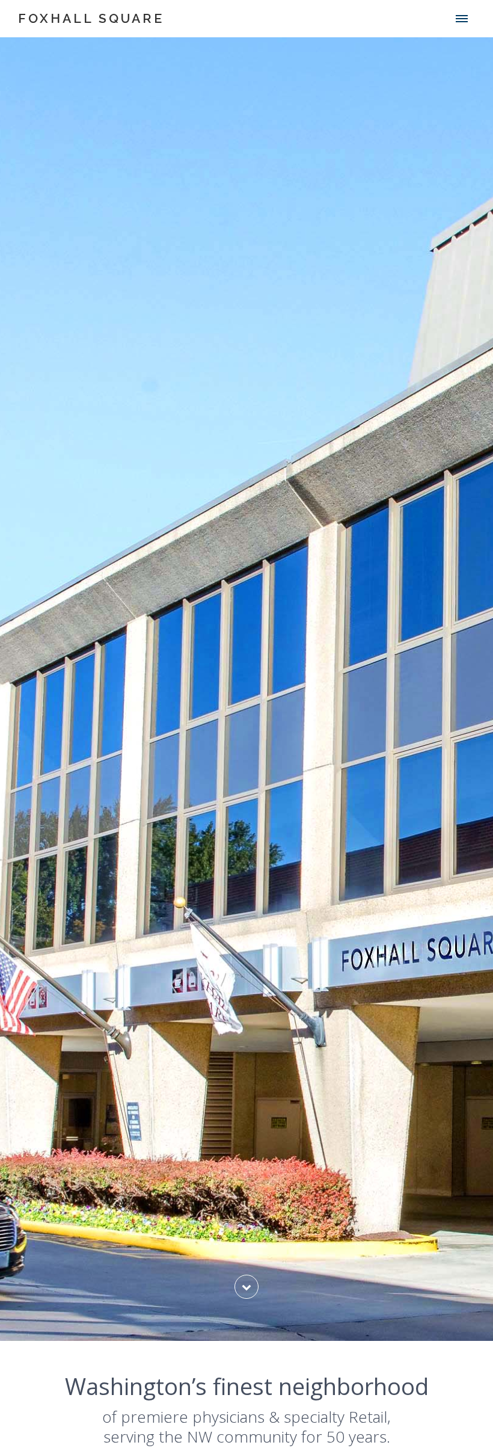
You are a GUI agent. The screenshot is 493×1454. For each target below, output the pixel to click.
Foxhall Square (91, 18)
